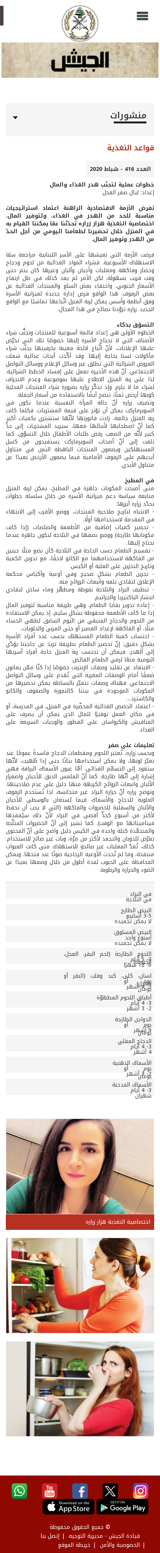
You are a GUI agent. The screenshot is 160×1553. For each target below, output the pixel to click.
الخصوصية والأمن (120, 1545)
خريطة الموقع (74, 1545)
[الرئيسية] (80, 23)
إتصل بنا (49, 1536)
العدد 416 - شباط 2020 (120, 169)
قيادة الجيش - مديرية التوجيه (104, 1536)
